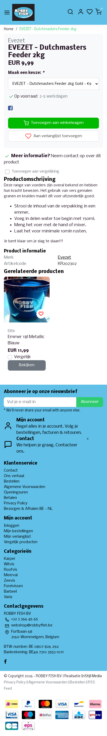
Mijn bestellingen (18, 531)
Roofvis (10, 570)
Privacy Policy (16, 503)
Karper (9, 559)
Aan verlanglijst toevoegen (57, 136)
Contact (11, 470)
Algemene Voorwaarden (24, 487)
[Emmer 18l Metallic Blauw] (27, 299)
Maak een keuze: (26, 73)
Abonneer (90, 402)
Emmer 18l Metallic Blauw (26, 340)
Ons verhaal (14, 476)
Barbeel (10, 591)
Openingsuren (16, 492)
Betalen (10, 498)
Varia (8, 597)
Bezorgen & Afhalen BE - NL (28, 509)
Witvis (9, 564)
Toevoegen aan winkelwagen (57, 123)
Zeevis (9, 581)
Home (9, 29)
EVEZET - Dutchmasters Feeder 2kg (47, 29)
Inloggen (11, 526)
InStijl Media (91, 676)
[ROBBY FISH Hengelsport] (23, 12)
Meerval (11, 575)
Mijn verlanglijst (17, 537)
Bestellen (11, 481)
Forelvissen (13, 586)
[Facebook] (10, 108)
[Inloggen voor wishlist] (41, 314)
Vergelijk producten (20, 542)
